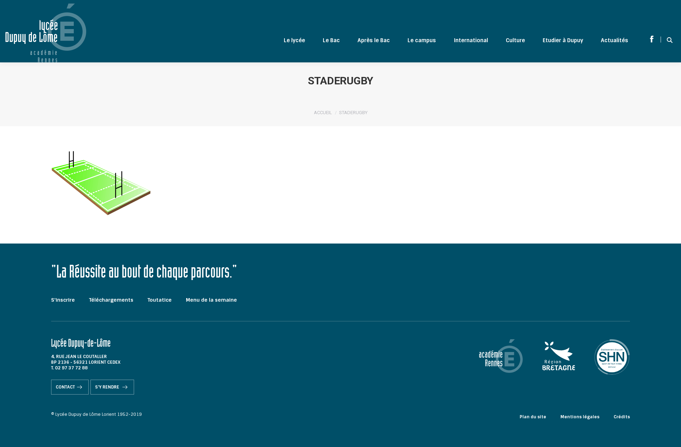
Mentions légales (579, 417)
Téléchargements (111, 300)
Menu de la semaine (211, 300)
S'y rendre (107, 387)
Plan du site (533, 417)
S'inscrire (63, 300)
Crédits (622, 417)
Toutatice (160, 300)
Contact (65, 387)
